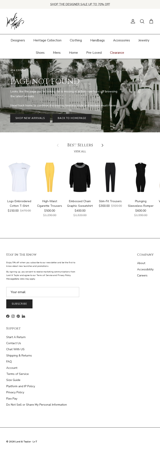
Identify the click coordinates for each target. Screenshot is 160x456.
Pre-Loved (94, 53)
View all (80, 151)
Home (73, 53)
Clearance (117, 53)
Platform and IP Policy (20, 386)
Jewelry (143, 40)
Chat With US (15, 349)
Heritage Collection (47, 40)
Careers (142, 275)
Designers (18, 40)
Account (11, 368)
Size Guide (13, 380)
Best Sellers (80, 145)
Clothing (76, 40)
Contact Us (13, 343)
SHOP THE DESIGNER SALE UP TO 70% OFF (80, 4)
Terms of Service (17, 374)
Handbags (97, 40)
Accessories (121, 40)
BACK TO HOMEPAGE (72, 118)
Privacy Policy (15, 392)
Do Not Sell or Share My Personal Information (36, 405)
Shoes (40, 53)
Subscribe (19, 303)
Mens (57, 53)
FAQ (9, 362)
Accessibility (145, 269)
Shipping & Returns (19, 356)
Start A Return (16, 337)
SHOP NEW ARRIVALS (30, 118)
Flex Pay (11, 399)
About (141, 263)
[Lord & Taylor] (15, 21)
